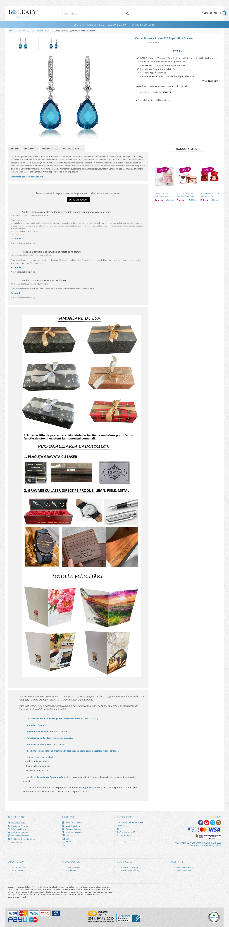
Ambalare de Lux (50, 148)
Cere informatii (165, 100)
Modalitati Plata (18, 822)
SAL (64, 845)
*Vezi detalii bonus (210, 80)
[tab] (14, 148)
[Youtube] (206, 822)
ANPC (68, 842)
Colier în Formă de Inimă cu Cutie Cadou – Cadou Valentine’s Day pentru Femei (186, 195)
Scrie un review (78, 199)
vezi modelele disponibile (62, 738)
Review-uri (30, 148)
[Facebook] (200, 822)
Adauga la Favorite (145, 100)
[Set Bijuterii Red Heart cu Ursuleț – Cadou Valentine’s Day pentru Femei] (209, 176)
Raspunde (16, 238)
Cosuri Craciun (16, 870)
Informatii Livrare (18, 829)
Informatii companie (20, 835)
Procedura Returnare (20, 826)
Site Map (69, 835)
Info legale (68, 817)
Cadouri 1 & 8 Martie (128, 867)
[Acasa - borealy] (23, 14)
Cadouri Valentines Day (129, 870)
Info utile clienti (16, 817)
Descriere (14, 148)
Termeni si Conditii (73, 822)
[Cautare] (127, 13)
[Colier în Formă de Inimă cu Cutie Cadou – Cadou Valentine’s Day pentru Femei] (186, 176)
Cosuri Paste (70, 870)
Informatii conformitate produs (27, 176)
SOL (67, 839)
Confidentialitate (72, 826)
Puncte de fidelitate (19, 832)
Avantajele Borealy (73, 148)
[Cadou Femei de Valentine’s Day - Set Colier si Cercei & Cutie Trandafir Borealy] (164, 176)
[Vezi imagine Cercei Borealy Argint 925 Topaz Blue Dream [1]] (54, 43)
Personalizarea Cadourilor (40, 731)
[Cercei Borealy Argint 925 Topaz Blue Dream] (69, 94)
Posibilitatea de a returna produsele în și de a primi (73, 750)
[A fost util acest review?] (34, 243)
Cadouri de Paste (72, 867)
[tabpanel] (69, 94)
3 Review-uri (153, 42)
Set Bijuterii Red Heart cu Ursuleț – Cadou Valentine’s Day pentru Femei (209, 195)
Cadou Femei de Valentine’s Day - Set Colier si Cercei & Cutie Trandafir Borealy (163, 195)
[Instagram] (218, 822)
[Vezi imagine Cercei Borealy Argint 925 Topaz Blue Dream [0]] (23, 43)
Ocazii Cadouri (43, 30)
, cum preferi (40, 757)
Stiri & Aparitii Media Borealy (23, 839)
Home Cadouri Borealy (19, 30)
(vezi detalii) (93, 719)
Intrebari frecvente (73, 832)
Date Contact (17, 842)
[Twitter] (212, 822)
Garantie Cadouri (73, 829)
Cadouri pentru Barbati (184, 867)
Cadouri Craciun (17, 867)
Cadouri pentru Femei (183, 870)
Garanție (37, 744)
